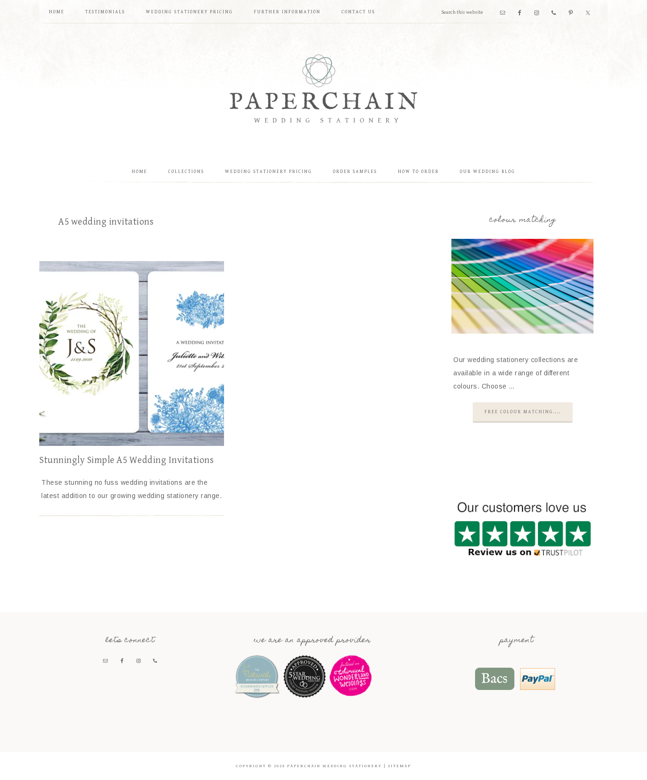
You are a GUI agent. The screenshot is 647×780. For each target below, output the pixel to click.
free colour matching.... (523, 412)
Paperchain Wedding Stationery (323, 88)
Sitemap (399, 766)
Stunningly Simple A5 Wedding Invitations (126, 460)
